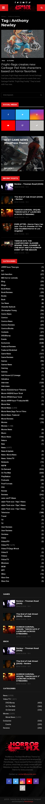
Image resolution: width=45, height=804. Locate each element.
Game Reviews (7, 357)
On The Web (10, 60)
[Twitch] (26, 2)
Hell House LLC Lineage (10, 375)
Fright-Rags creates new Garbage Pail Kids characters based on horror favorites (21, 68)
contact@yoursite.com (27, 774)
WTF (3, 570)
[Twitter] (18, 2)
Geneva (4, 372)
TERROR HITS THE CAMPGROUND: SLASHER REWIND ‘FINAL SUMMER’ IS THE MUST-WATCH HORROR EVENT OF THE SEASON (27, 245)
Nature (4, 440)
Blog (3, 281)
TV (2, 520)
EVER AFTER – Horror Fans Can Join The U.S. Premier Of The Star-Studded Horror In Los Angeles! (28, 227)
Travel (3, 516)
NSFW (3, 466)
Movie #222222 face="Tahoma (13, 390)
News (3, 60)
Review (4, 491)
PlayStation (5, 477)
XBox (3, 574)
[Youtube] (23, 2)
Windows (5, 563)
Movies (4, 422)
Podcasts (5, 480)
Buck (3, 300)
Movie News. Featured (10, 415)
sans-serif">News (8, 498)
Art (2, 271)
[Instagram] (20, 2)
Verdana (4, 534)
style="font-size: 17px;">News (13, 509)
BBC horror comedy (9, 278)
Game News (6, 354)
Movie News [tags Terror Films (13, 411)
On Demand (6, 469)
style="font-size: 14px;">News (13, 502)
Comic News (6, 314)
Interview (5, 383)
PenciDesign (28, 801)
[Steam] (29, 2)
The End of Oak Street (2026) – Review (27, 615)
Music (3, 433)
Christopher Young (9, 310)
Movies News (6, 430)
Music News (6, 437)
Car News (5, 303)
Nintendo (5, 462)
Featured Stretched (9, 350)
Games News (6, 365)
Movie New (5, 404)
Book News (5, 289)
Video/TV (5, 545)
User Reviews (6, 527)
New (3, 444)
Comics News (6, 321)
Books (3, 296)
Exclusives (5, 343)
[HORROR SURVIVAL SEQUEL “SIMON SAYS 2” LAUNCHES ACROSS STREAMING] (7, 213)
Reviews (4, 495)
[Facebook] (15, 2)
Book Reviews (7, 292)
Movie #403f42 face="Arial (12, 393)
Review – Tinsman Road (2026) (28, 184)
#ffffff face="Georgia (10, 267)
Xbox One (5, 578)
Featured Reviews (8, 347)
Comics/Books (7, 328)
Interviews (5, 386)
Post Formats (6, 484)
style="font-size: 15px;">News (13, 505)
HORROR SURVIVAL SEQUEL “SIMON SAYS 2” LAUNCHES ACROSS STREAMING (27, 212)
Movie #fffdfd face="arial (11, 397)
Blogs (3, 285)
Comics (4, 318)
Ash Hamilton (6, 274)
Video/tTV (5, 541)
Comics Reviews (8, 325)
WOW (3, 567)
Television (5, 512)
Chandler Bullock (8, 307)
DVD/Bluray (5, 336)
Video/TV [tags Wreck (10, 549)
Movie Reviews (7, 419)
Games (4, 361)
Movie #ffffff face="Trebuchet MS (14, 401)
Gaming (4, 368)
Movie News (6, 408)
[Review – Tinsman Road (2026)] (7, 187)
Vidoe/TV (5, 559)
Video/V (4, 552)
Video (3, 538)
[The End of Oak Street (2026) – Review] (7, 200)
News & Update (7, 451)
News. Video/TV (7, 458)
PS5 (2, 487)
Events (4, 339)
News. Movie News (8, 455)
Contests (4, 332)
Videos (4, 556)
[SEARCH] (41, 95)
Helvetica (5, 379)
